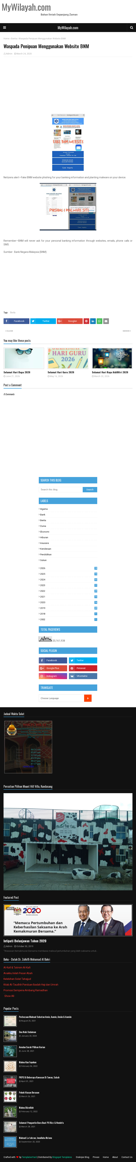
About (115, 1157)
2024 (68, 579)
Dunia (43, 526)
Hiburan (44, 537)
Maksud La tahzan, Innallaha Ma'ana (35, 1138)
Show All (9, 996)
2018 (68, 613)
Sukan (43, 560)
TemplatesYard (29, 1157)
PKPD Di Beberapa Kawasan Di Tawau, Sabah (39, 1077)
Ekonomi (44, 531)
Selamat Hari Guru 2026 (61, 372)
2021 (68, 596)
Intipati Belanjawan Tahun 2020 (25, 941)
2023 (68, 585)
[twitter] (83, 660)
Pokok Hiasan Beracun (29, 1092)
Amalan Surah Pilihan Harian (32, 1047)
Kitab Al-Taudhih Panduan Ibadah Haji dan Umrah (31, 984)
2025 (68, 574)
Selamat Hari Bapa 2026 (17, 372)
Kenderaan (45, 548)
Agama (44, 509)
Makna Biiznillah (26, 1107)
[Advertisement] (68, 85)
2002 (68, 619)
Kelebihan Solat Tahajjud (17, 978)
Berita (14, 38)
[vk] (83, 676)
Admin (9, 53)
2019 (68, 608)
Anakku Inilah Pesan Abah (18, 973)
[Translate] (88, 698)
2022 (68, 591)
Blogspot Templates (62, 1157)
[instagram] (53, 676)
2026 (68, 568)
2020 (68, 602)
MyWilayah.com (68, 27)
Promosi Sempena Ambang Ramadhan (26, 990)
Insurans (44, 543)
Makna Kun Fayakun (27, 1062)
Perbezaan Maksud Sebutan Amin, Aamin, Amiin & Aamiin (45, 1017)
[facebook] (53, 660)
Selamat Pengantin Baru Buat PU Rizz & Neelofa (41, 1122)
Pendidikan (46, 554)
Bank (42, 514)
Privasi (96, 1157)
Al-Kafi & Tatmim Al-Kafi (17, 967)
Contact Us (126, 1157)
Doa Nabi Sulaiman (27, 1032)
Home (6, 38)
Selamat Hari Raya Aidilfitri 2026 (110, 372)
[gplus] (53, 668)
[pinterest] (83, 668)
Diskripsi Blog (82, 1157)
